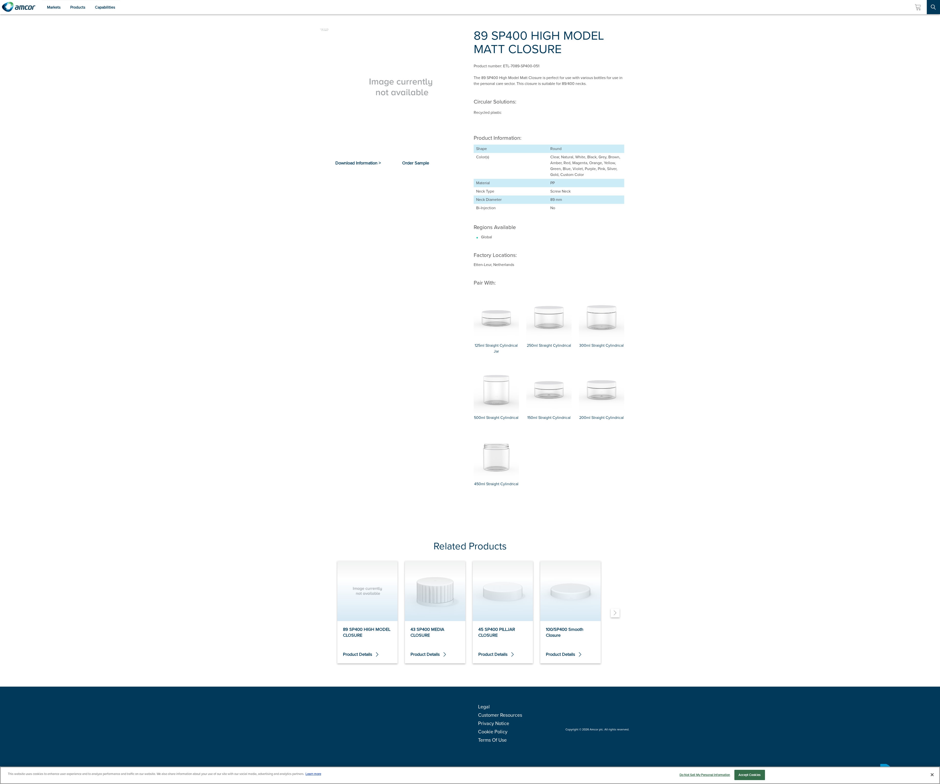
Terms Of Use (492, 740)
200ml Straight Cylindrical (601, 417)
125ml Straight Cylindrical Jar (496, 348)
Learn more (313, 774)
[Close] (932, 774)
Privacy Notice (493, 723)
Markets (53, 7)
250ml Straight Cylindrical (549, 345)
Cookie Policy (492, 731)
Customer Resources (500, 715)
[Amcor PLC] (18, 7)
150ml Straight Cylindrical (549, 417)
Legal (484, 706)
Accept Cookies (750, 774)
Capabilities (105, 7)
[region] (470, 775)
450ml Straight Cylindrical (496, 484)
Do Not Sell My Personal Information (705, 774)
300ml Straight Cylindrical (601, 345)
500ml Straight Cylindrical (496, 417)
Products (77, 7)
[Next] (615, 613)
